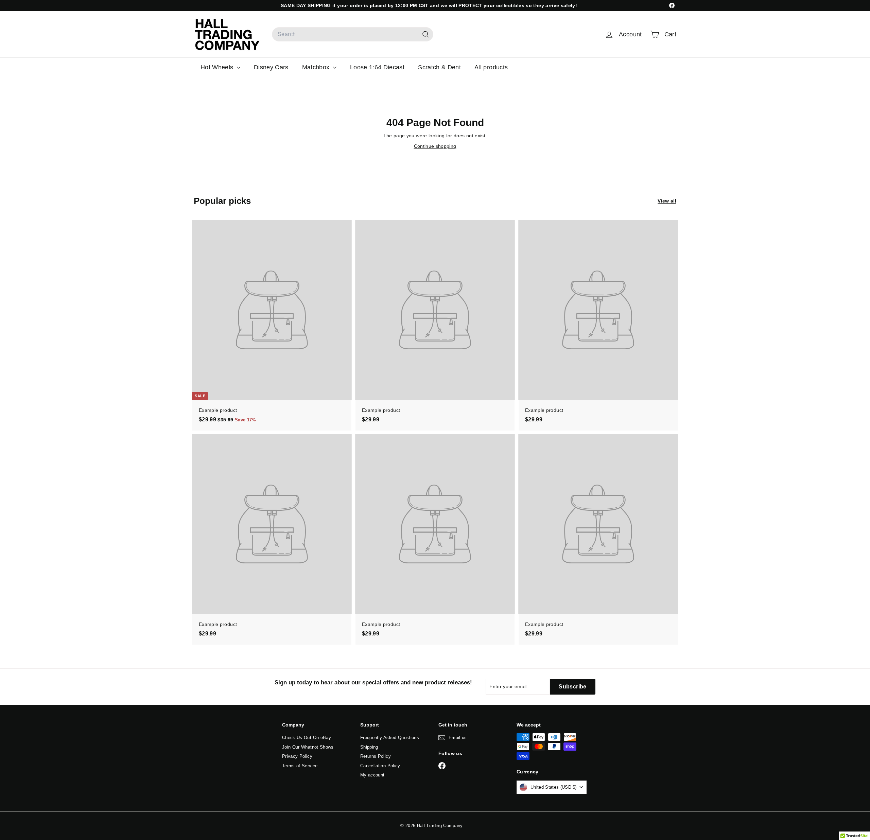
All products (491, 67)
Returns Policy (375, 756)
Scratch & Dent (439, 67)
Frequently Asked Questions (389, 737)
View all (667, 201)
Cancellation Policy (380, 765)
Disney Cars (271, 67)
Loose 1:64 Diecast (377, 67)
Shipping (369, 747)
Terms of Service (300, 765)
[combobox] (352, 34)
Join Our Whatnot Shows (308, 747)
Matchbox (316, 67)
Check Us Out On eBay (306, 737)
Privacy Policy (297, 756)
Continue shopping (435, 146)
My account (372, 774)
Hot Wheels (218, 67)
